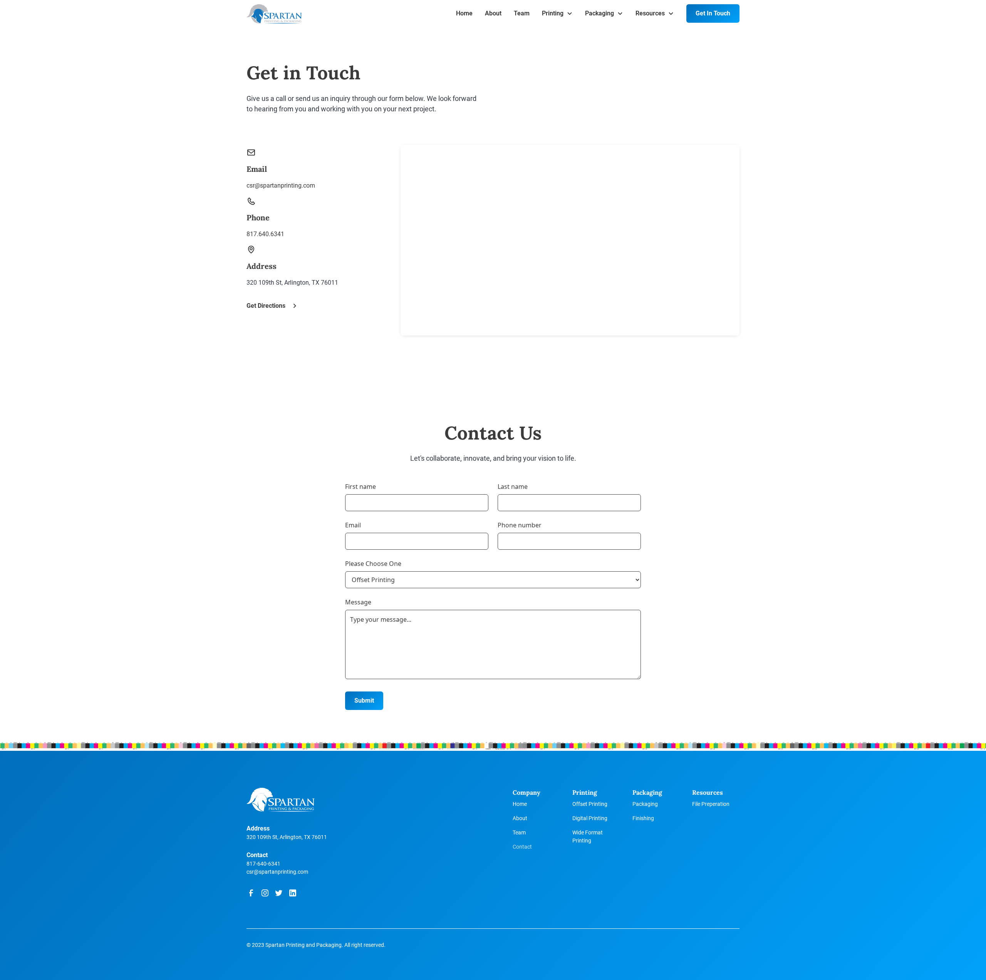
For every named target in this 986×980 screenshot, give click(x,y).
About (493, 13)
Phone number (520, 525)
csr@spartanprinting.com (277, 872)
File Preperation (710, 804)
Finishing (643, 818)
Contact (522, 847)
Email (353, 525)
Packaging (645, 804)
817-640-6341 (263, 864)
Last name (513, 486)
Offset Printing (589, 804)
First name (360, 486)
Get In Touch (713, 13)
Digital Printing (589, 818)
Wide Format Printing (587, 836)
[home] (274, 14)
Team (522, 13)
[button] (557, 13)
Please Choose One (373, 563)
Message (358, 602)
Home (464, 13)
